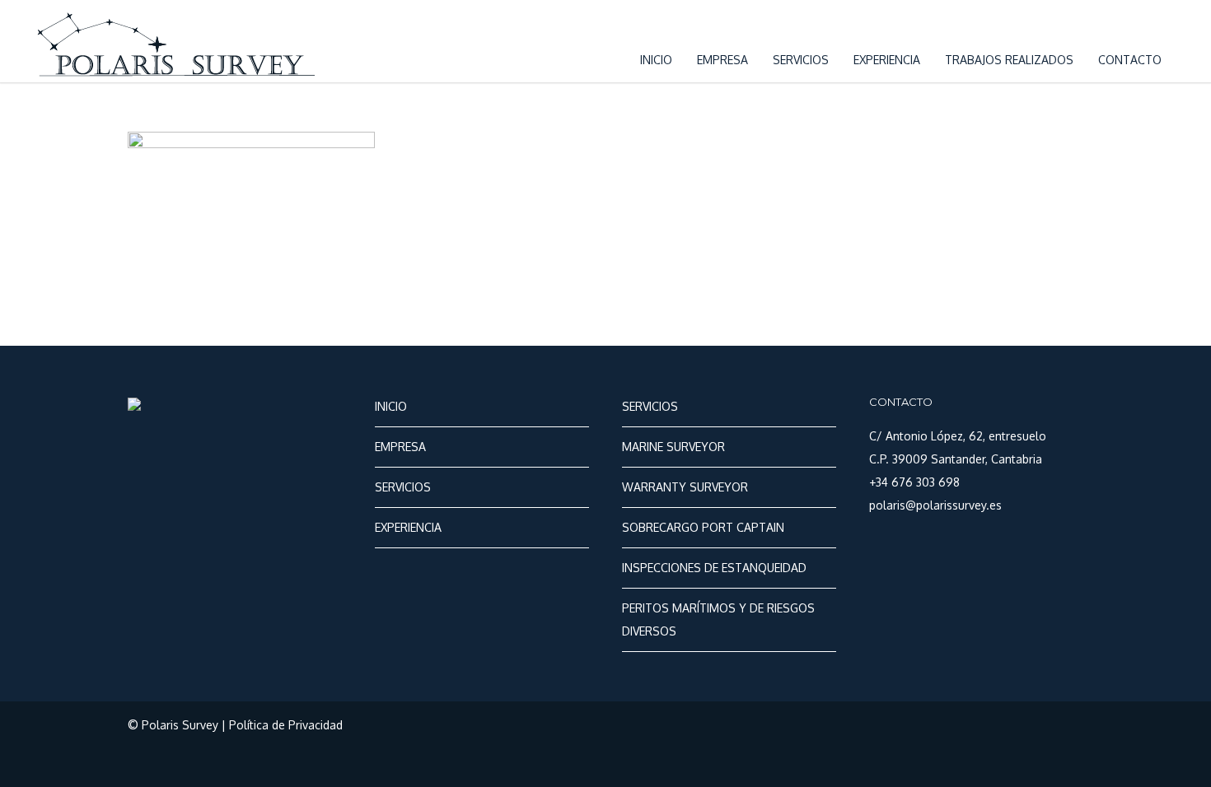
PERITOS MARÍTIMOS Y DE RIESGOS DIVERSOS (718, 619)
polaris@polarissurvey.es (935, 505)
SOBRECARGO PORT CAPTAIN (703, 527)
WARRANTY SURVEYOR (685, 487)
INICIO (656, 60)
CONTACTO (1130, 60)
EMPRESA (722, 60)
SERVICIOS (801, 60)
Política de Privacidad (286, 725)
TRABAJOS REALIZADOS (1009, 60)
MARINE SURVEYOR (673, 447)
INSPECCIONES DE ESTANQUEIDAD (714, 568)
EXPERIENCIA (886, 60)
